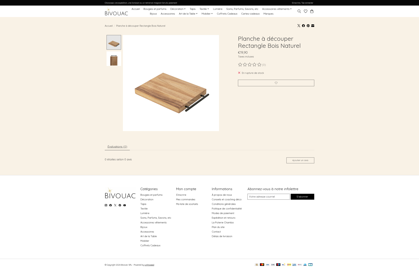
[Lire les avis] (250, 65)
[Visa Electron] (294, 264)
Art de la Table (148, 236)
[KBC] (305, 264)
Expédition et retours (223, 217)
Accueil (136, 8)
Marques (268, 13)
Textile (144, 208)
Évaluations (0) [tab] (117, 146)
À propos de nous (222, 194)
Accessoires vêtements (153, 222)
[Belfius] (300, 264)
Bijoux (153, 13)
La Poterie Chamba (223, 222)
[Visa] (267, 264)
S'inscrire (181, 194)
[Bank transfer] (273, 264)
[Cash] (257, 264)
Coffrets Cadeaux (227, 13)
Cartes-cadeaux (250, 13)
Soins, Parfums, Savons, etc (242, 8)
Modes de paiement (223, 213)
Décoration (146, 199)
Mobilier (144, 240)
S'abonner (302, 196)
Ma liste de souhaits (187, 204)
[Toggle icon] (299, 11)
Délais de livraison (222, 236)
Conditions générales (224, 204)
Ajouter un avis (300, 160)
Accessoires (168, 13)
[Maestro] (278, 264)
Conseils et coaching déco (227, 199)
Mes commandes (185, 199)
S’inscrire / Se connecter (302, 3)
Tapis (193, 8)
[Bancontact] (284, 264)
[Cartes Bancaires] (310, 264)
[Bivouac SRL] (116, 11)
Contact (216, 231)
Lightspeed (149, 265)
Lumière (217, 8)
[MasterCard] (262, 264)
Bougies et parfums (155, 8)
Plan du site (218, 227)
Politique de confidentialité (227, 208)
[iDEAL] (289, 264)
